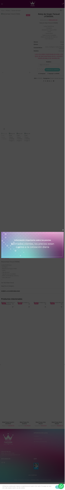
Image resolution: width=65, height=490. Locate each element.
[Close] (63, 230)
